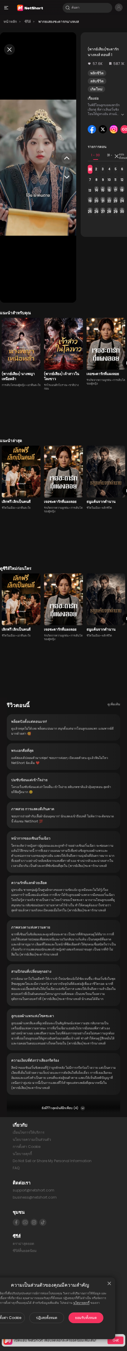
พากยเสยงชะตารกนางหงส (58, 21)
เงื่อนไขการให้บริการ (28, 1132)
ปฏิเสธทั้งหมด (46, 1317)
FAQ (16, 1167)
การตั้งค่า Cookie (26, 1146)
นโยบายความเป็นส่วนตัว (32, 1139)
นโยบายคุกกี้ (81, 1303)
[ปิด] (109, 1283)
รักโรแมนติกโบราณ (55, 385)
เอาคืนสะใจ (33, 385)
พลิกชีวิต (97, 73)
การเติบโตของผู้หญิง (13, 385)
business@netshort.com (35, 1197)
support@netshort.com (33, 1190)
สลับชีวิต (97, 81)
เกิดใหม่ (96, 89)
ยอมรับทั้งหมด (86, 1317)
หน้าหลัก (10, 21)
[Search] (67, 7)
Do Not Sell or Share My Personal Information (52, 1160)
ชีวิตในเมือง (8, 508)
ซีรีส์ (28, 21)
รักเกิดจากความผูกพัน (99, 380)
